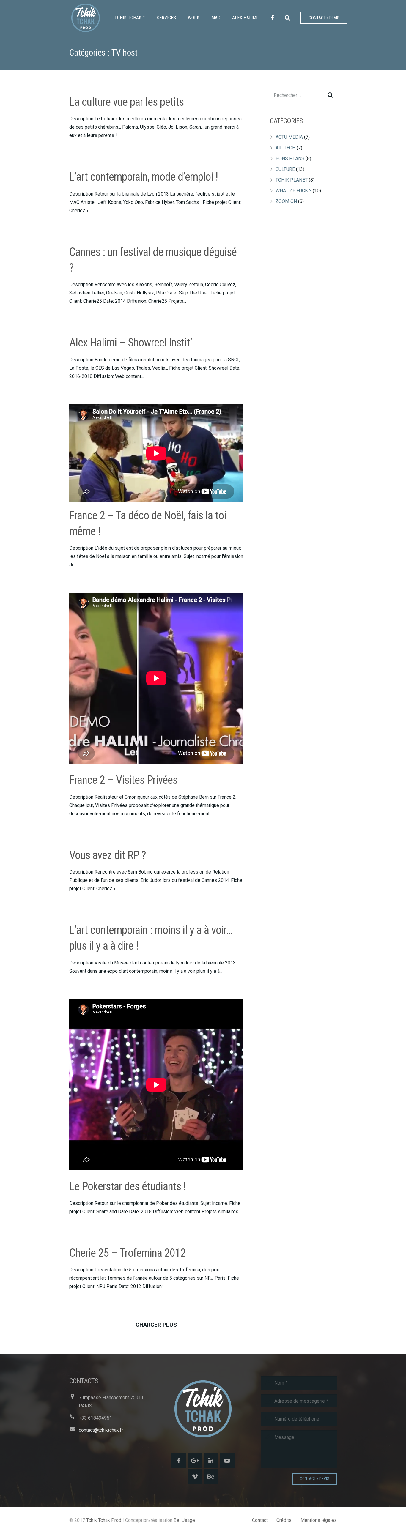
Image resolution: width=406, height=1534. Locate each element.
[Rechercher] (287, 18)
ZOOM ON (286, 201)
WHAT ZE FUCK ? (293, 190)
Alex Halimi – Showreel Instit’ (130, 342)
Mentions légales (318, 1520)
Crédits (284, 1520)
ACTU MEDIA (289, 137)
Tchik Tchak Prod (103, 1520)
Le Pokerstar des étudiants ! (127, 1186)
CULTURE (285, 169)
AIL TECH (285, 148)
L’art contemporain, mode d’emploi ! (143, 176)
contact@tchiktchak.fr (101, 1430)
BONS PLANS (290, 158)
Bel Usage (184, 1520)
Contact (260, 1520)
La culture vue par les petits (126, 101)
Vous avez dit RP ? (107, 855)
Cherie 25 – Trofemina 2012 (127, 1252)
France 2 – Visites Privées (123, 779)
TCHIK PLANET (292, 180)
